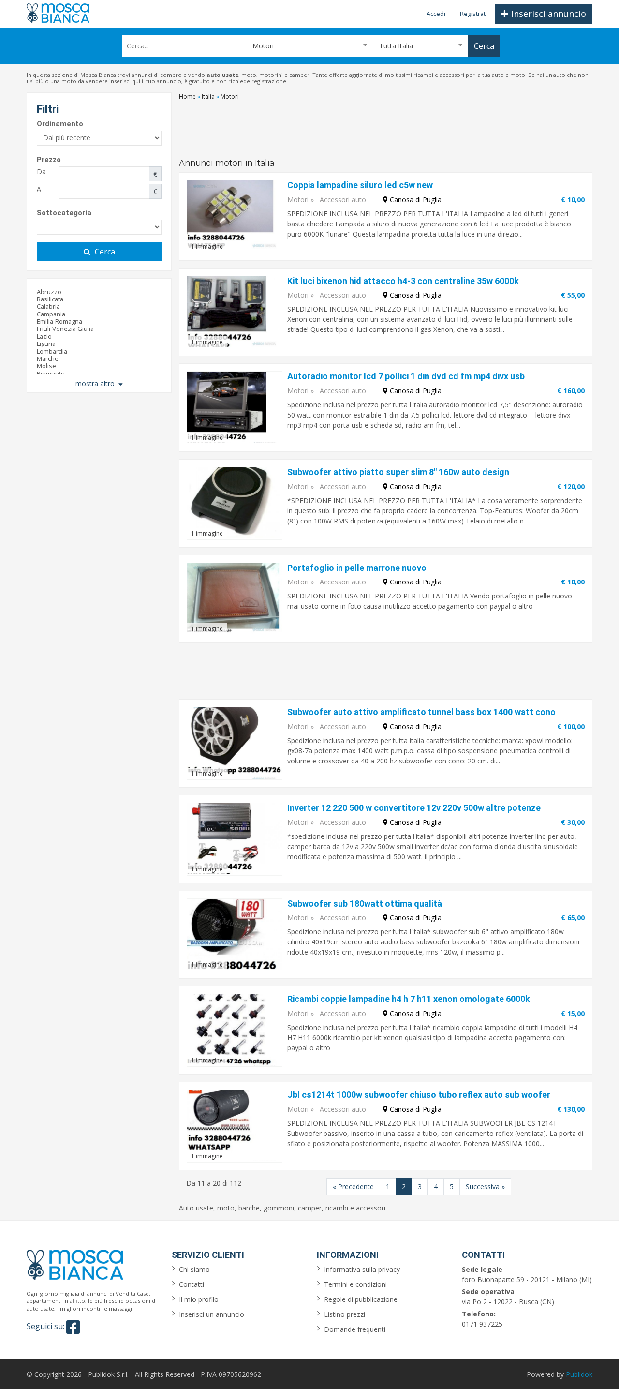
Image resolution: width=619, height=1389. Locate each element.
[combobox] (309, 46)
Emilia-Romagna (59, 321)
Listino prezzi (344, 1314)
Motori (298, 199)
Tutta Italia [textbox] (396, 45)
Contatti (191, 1284)
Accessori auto (343, 199)
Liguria (46, 343)
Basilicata (50, 299)
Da (41, 171)
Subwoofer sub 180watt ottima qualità (364, 903)
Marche (48, 358)
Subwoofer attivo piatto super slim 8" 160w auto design (398, 472)
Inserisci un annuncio (211, 1314)
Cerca (105, 251)
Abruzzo (49, 291)
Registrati (473, 13)
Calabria (48, 306)
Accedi (436, 13)
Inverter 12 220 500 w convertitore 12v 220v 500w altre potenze (414, 808)
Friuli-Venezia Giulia (65, 328)
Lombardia (52, 351)
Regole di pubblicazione (361, 1299)
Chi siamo (194, 1269)
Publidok (579, 1374)
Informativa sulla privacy (362, 1269)
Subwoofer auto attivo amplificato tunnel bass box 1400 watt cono (421, 712)
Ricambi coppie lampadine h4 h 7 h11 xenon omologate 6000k (408, 999)
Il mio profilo (199, 1299)
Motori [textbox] (263, 45)
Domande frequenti (354, 1329)
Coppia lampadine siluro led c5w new (360, 185)
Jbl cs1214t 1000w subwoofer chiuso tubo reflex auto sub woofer (418, 1095)
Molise (46, 365)
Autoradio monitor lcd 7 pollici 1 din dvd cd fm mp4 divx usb (406, 376)
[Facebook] (73, 1327)
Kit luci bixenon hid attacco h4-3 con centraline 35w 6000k (403, 281)
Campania (51, 314)
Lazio (44, 336)
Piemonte (51, 373)
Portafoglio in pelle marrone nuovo (357, 568)
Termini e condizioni (355, 1284)
